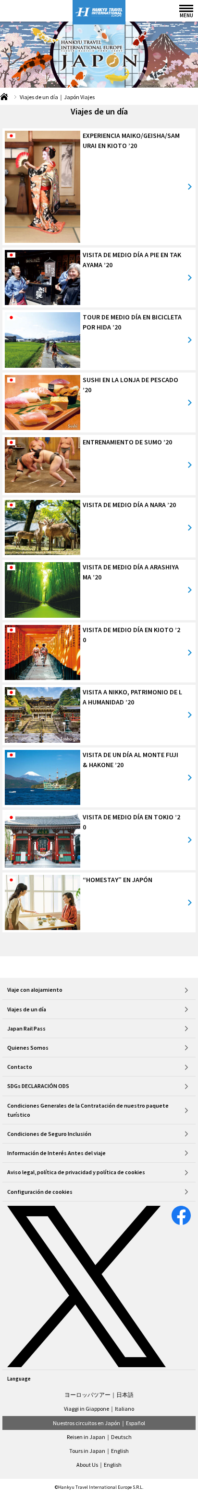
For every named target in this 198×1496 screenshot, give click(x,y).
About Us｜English (99, 1464)
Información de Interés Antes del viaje (56, 1152)
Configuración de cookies (40, 1191)
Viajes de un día (26, 1009)
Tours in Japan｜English (99, 1450)
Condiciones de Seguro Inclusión (49, 1133)
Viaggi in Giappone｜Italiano (99, 1408)
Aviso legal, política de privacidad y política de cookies (76, 1172)
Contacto (19, 1066)
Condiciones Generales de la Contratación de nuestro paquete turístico (88, 1110)
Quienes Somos (28, 1047)
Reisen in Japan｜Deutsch (99, 1436)
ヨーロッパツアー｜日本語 (99, 1394)
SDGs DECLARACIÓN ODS (38, 1085)
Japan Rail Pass (26, 1028)
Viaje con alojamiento (34, 989)
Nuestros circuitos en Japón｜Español (99, 1423)
